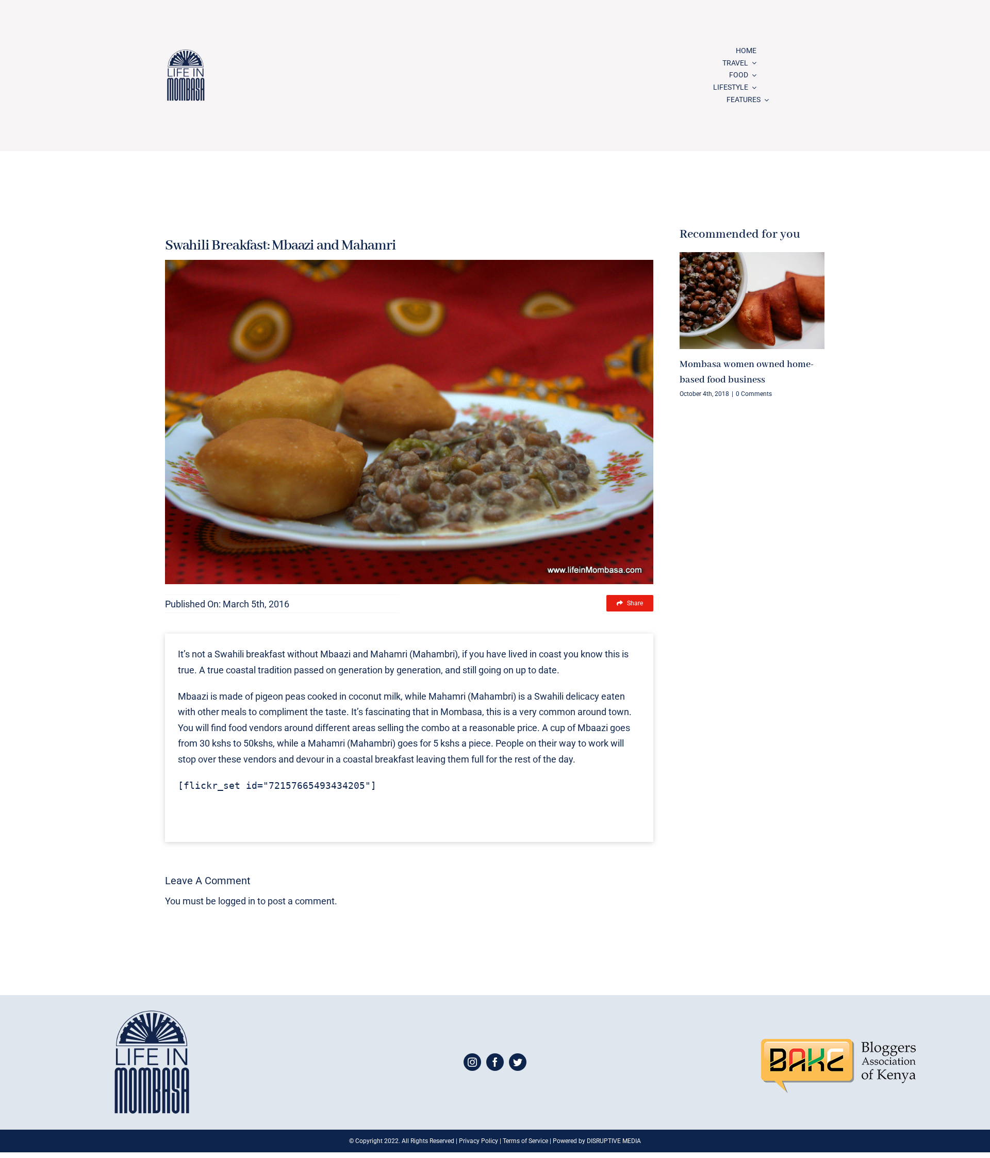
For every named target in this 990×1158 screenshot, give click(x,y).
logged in (236, 901)
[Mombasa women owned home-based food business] (752, 300)
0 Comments (754, 394)
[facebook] (495, 1062)
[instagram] (472, 1062)
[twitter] (517, 1062)
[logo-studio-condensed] (185, 53)
